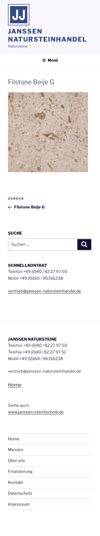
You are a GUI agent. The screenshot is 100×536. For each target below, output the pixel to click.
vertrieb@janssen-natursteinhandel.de (44, 291)
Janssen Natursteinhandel (47, 35)
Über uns (16, 460)
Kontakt (15, 482)
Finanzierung (20, 471)
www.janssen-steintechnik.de (36, 412)
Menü (53, 60)
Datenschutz (20, 493)
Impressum (19, 504)
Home (14, 385)
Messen (15, 449)
